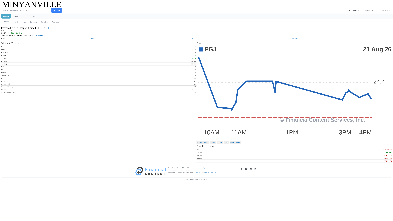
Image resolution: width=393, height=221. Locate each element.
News (25, 22)
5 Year (238, 142)
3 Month (220, 142)
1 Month (213, 142)
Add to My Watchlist (37, 35)
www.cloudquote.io (203, 168)
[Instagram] (256, 171)
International (44, 22)
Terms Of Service (210, 172)
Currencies (33, 22)
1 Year (226, 142)
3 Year (232, 142)
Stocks (16, 16)
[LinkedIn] (251, 171)
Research (295, 38)
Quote (92, 38)
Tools (34, 16)
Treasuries (55, 22)
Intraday (199, 142)
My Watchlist (369, 10)
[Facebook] (246, 171)
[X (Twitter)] (241, 171)
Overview (16, 22)
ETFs (25, 16)
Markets (6, 16)
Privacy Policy (198, 172)
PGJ (47, 28)
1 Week (206, 142)
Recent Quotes (352, 10)
